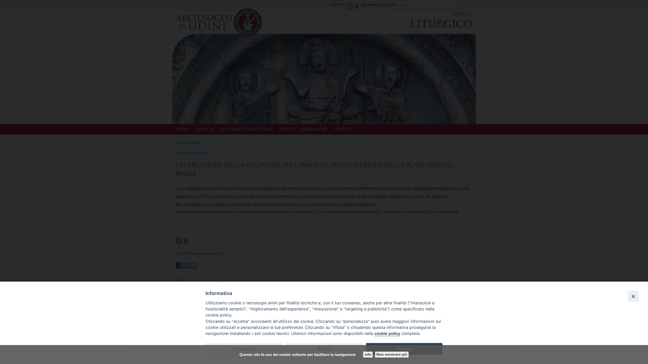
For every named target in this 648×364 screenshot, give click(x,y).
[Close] (633, 296)
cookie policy (387, 333)
